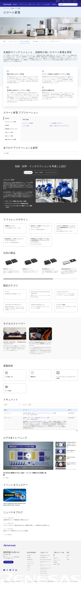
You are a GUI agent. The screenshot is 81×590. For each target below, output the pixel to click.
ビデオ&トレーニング (55, 41)
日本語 (68, 559)
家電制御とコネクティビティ (11, 129)
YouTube (4, 570)
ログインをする (8, 562)
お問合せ (29, 565)
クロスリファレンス (44, 575)
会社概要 (29, 555)
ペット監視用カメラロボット (56, 123)
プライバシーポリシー (42, 581)
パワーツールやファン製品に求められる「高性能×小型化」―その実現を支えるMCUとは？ (26, 525)
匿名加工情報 (50, 581)
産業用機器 (12, 8)
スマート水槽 (26, 125)
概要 (4, 41)
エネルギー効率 (28, 172)
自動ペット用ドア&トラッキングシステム (59, 125)
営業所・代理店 (56, 564)
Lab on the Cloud (43, 573)
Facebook (10, 570)
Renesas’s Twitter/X (7, 570)
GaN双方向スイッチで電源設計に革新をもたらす (16, 520)
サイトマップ (65, 581)
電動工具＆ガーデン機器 (10, 139)
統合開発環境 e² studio (44, 555)
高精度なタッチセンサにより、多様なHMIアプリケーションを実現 (36, 417)
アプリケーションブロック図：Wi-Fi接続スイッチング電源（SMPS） (18, 206)
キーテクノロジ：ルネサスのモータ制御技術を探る (16, 203)
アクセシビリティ (58, 581)
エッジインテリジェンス (50, 172)
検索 (68, 4)
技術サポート (56, 558)
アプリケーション (6, 8)
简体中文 (36, 414)
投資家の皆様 (29, 559)
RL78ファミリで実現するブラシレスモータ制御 (15, 531)
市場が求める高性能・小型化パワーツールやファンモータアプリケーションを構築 (39, 413)
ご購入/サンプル (56, 560)
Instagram (13, 570)
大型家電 (7, 125)
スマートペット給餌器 (28, 123)
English (31, 414)
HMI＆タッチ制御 (38, 172)
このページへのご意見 (73, 581)
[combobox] (40, 153)
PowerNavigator (43, 571)
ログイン (75, 1)
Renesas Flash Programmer (45, 559)
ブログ (28, 567)
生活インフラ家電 (9, 136)
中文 (67, 557)
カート (70, 1)
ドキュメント (44, 41)
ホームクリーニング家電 (10, 121)
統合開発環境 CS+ (43, 557)
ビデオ (28, 570)
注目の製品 (35, 41)
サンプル (65, 1)
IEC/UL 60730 (54, 94)
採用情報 (29, 557)
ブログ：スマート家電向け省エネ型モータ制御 (15, 201)
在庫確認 (55, 562)
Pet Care (7, 118)
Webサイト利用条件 (33, 581)
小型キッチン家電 (9, 132)
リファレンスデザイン (25, 41)
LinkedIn (16, 570)
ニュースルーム (30, 561)
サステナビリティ (30, 563)
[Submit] (5, 153)
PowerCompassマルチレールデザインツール (45, 568)
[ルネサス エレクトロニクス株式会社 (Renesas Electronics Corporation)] (7, 4)
